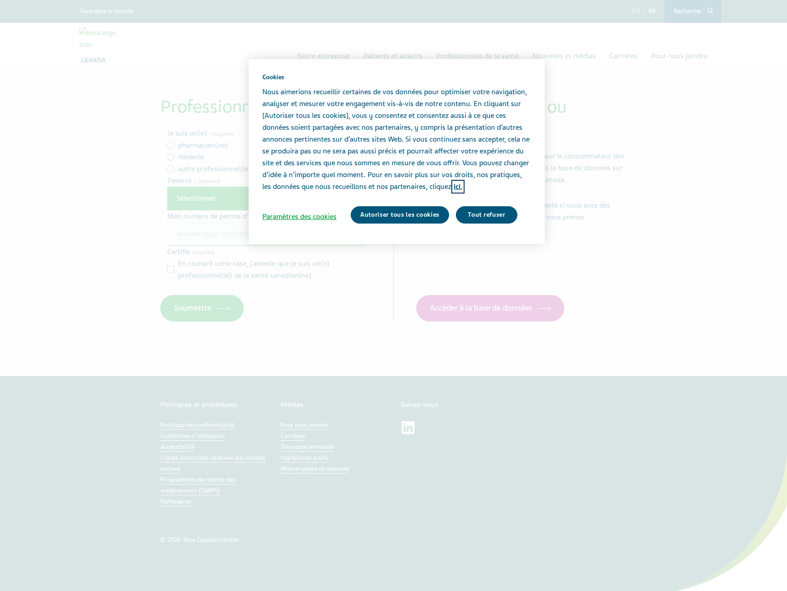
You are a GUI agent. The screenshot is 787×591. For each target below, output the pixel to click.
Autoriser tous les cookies (399, 215)
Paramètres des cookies (299, 216)
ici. (458, 186)
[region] (397, 151)
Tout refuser (486, 215)
